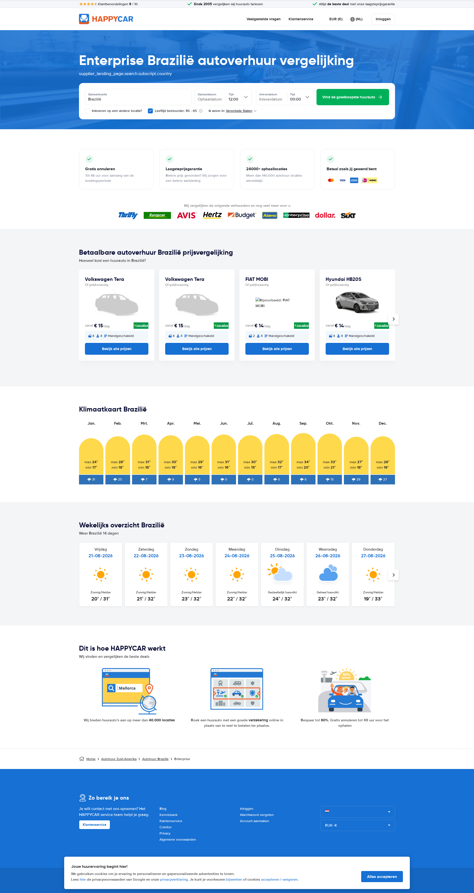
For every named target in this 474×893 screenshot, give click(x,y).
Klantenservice (301, 19)
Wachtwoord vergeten (257, 815)
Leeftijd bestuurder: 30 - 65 (176, 111)
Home (91, 759)
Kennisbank (168, 815)
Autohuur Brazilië (155, 759)
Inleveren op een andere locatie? (116, 111)
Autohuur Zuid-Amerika (119, 759)
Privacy (164, 833)
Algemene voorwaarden (177, 839)
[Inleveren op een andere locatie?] (87, 110)
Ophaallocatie (97, 94)
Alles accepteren (382, 876)
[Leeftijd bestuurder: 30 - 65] (150, 110)
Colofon (165, 827)
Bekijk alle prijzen (117, 349)
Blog (162, 809)
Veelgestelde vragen (264, 19)
